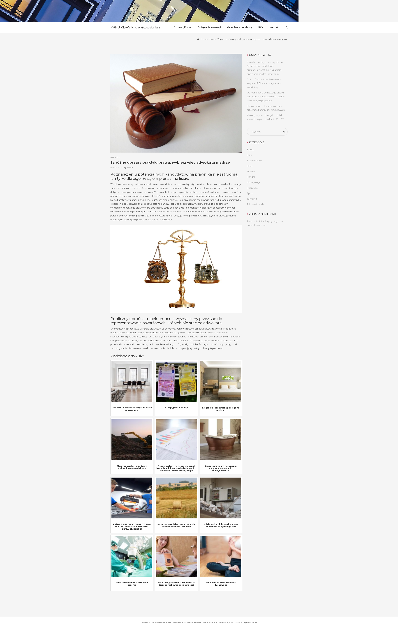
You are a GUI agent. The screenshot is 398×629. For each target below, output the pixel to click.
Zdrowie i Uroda (255, 204)
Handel (251, 177)
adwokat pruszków (217, 332)
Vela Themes (234, 623)
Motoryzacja (253, 182)
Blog (249, 155)
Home (203, 39)
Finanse (251, 171)
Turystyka (252, 198)
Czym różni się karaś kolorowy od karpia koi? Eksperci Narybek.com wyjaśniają (265, 83)
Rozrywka (252, 188)
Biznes (212, 39)
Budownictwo (254, 160)
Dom (249, 166)
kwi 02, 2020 (116, 167)
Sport (250, 193)
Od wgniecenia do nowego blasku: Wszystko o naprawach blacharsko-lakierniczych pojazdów (266, 96)
